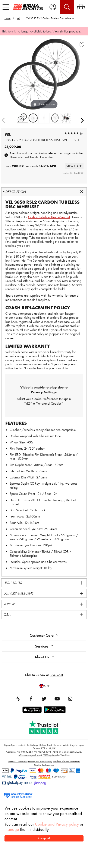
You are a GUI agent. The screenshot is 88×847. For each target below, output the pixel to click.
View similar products (66, 31)
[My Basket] (81, 7)
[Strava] (18, 699)
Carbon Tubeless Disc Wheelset (49, 217)
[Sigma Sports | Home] (28, 7)
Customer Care (42, 635)
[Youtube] (57, 699)
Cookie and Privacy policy (57, 824)
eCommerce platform (29, 755)
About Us (41, 657)
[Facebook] (31, 699)
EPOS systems (50, 755)
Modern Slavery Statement (66, 761)
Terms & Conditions (18, 761)
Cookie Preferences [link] (44, 765)
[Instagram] (70, 699)
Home (7, 18)
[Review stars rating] (71, 133)
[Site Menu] (6, 7)
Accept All (44, 838)
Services (41, 646)
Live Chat (56, 675)
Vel (18, 18)
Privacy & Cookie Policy (40, 761)
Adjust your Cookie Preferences (37, 399)
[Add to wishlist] (81, 45)
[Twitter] (44, 699)
